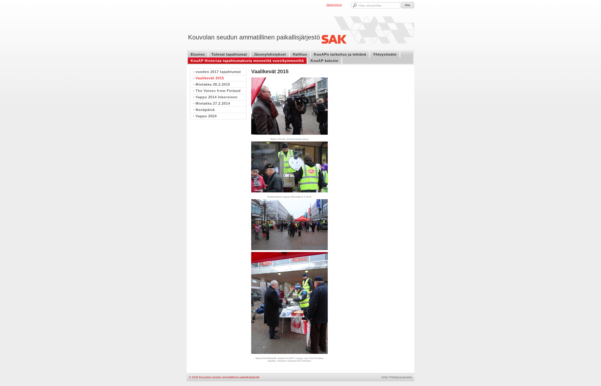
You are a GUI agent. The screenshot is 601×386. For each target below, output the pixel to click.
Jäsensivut (334, 5)
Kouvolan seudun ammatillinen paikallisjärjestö (254, 37)
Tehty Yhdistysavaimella (396, 377)
